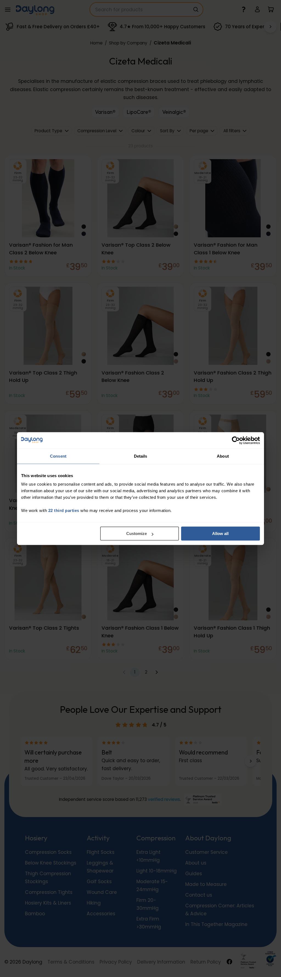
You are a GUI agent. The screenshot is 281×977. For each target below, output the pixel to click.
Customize (136, 533)
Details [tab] (140, 456)
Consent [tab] (58, 456)
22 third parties (63, 510)
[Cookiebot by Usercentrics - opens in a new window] (236, 440)
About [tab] (223, 456)
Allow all (220, 533)
